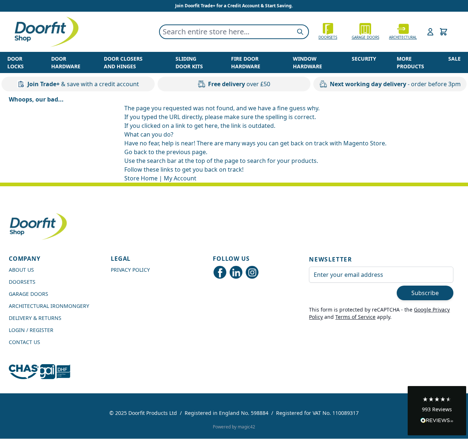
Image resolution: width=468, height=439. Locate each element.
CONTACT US (24, 342)
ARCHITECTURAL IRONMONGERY (49, 305)
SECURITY (364, 58)
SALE (454, 58)
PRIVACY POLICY (130, 269)
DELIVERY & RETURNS (35, 317)
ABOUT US (21, 269)
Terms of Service (355, 316)
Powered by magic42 (234, 427)
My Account (180, 178)
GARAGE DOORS (365, 37)
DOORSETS (22, 281)
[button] (437, 410)
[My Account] (430, 31)
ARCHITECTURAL (403, 37)
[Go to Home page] (46, 31)
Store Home (141, 178)
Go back (135, 152)
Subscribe (425, 293)
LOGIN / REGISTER (31, 330)
